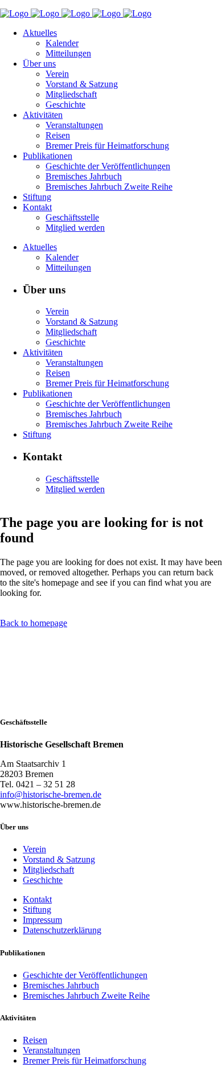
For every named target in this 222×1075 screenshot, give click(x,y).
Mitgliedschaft (48, 869)
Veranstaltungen (51, 1050)
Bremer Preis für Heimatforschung (84, 1060)
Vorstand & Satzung (59, 859)
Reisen (35, 1040)
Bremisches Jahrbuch (61, 985)
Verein (34, 849)
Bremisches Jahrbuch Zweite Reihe (86, 995)
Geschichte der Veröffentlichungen (85, 975)
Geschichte (43, 880)
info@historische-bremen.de (50, 794)
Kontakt (37, 899)
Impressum (42, 920)
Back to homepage (33, 623)
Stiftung (37, 909)
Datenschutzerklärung (62, 930)
